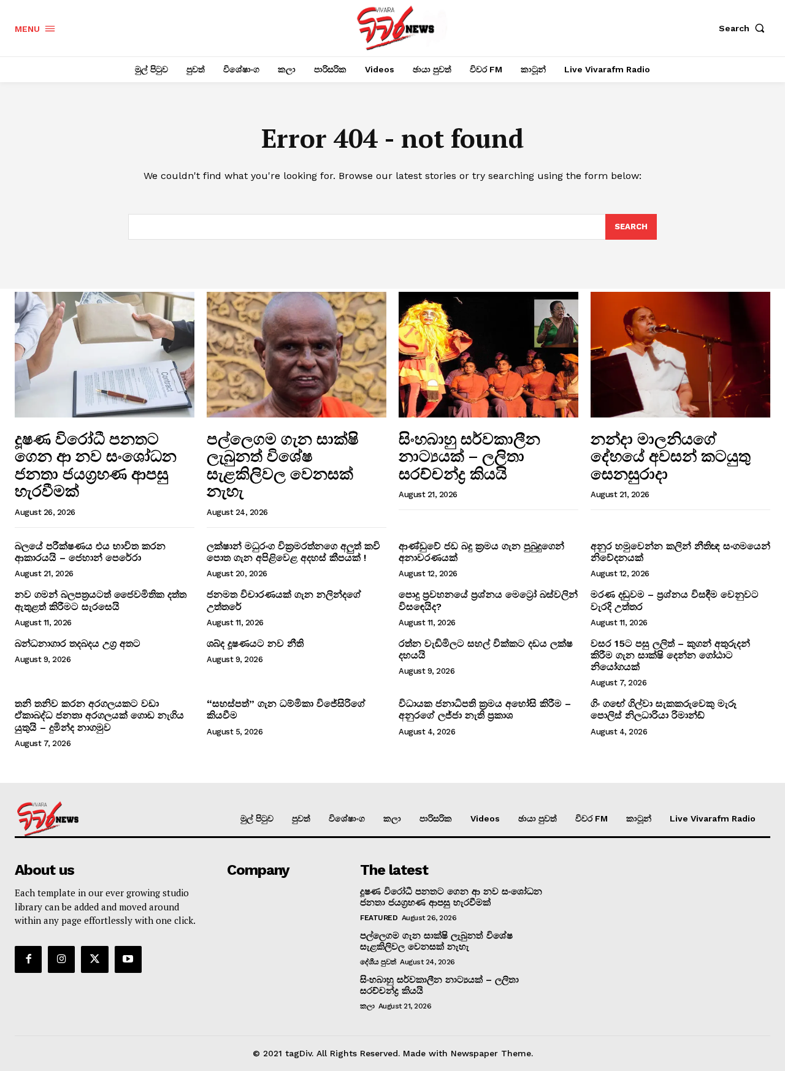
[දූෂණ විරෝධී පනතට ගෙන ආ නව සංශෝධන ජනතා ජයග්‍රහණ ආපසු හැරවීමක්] (104, 354)
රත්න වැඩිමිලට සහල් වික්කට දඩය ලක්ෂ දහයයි (486, 649)
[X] (94, 959)
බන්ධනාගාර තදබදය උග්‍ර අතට (77, 643)
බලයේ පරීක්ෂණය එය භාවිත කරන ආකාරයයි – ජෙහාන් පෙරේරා (90, 551)
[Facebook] (28, 959)
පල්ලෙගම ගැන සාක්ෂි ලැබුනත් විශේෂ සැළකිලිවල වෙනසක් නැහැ (283, 464)
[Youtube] (128, 959)
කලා (367, 1006)
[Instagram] (61, 959)
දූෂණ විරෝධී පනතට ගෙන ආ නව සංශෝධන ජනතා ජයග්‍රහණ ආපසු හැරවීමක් (96, 464)
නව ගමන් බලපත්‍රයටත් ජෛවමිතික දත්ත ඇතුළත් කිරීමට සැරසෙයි (100, 600)
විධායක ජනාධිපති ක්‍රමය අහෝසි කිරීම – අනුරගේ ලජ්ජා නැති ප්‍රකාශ (485, 709)
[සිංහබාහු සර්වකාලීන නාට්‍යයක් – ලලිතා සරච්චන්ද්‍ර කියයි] (488, 354)
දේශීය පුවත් (378, 962)
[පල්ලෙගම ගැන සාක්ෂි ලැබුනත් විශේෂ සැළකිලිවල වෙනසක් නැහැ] (296, 354)
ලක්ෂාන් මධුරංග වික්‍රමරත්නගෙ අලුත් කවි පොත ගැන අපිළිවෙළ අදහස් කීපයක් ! (293, 551)
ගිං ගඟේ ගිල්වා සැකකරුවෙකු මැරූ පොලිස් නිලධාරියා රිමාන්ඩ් (664, 709)
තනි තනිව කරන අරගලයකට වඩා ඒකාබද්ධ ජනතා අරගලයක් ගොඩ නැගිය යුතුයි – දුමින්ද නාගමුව (99, 715)
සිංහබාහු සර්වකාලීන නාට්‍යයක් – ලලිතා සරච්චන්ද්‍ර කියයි (469, 456)
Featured (378, 917)
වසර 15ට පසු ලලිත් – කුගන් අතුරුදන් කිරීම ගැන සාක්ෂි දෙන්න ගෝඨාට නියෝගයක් (670, 655)
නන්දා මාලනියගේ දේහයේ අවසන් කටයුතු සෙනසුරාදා (671, 456)
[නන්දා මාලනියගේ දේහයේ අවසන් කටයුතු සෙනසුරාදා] (680, 354)
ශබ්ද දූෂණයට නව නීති (255, 643)
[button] (744, 28)
